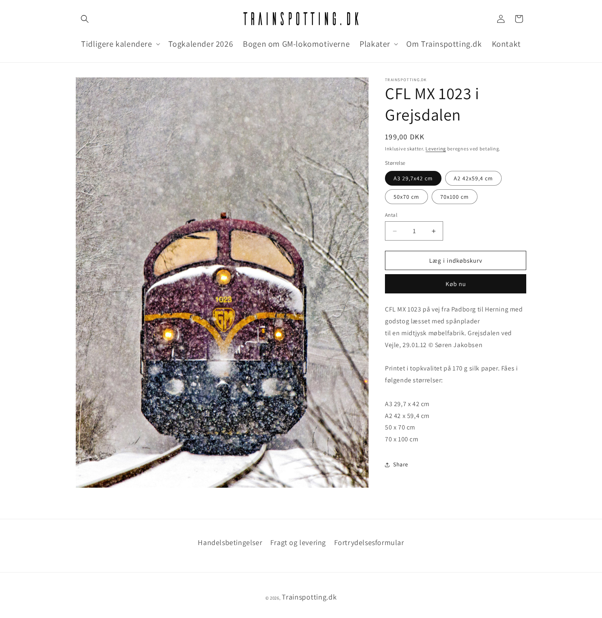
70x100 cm (454, 196)
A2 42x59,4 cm (473, 178)
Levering (435, 148)
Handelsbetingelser (230, 542)
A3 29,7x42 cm (413, 178)
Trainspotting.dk (309, 597)
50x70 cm (406, 196)
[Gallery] (222, 282)
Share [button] (400, 464)
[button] (85, 19)
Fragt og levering (298, 542)
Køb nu (456, 284)
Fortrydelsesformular (369, 542)
